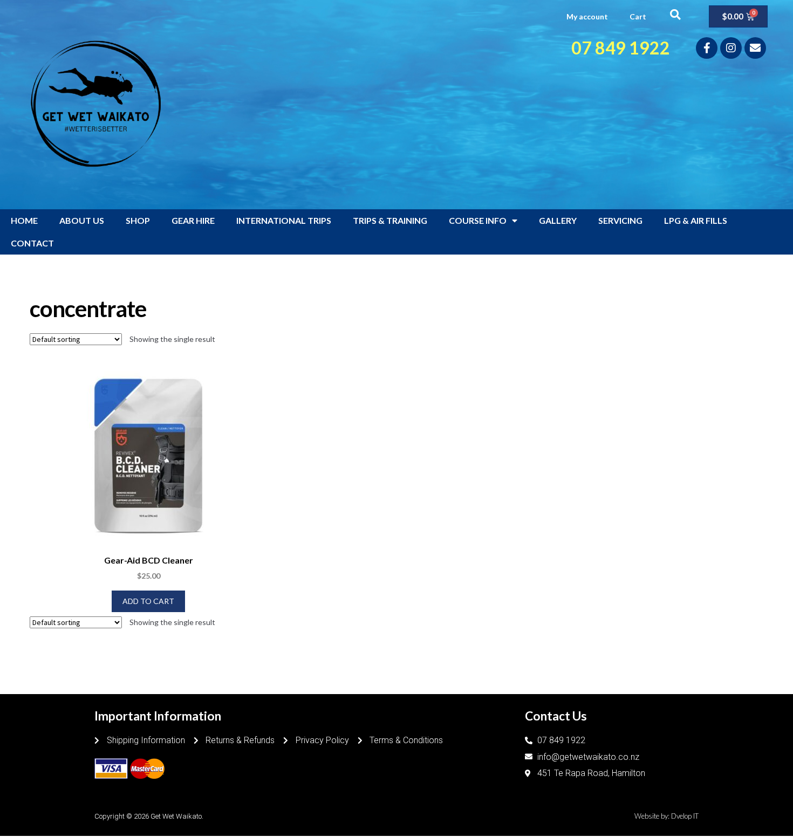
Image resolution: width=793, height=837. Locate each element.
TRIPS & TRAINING (390, 220)
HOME (24, 220)
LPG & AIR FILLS (695, 220)
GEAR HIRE (193, 220)
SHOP (138, 220)
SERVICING (620, 220)
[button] (675, 14)
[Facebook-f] (706, 48)
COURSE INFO (478, 220)
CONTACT (32, 243)
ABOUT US (81, 220)
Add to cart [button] (148, 601)
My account (587, 16)
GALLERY (558, 220)
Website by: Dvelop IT (666, 816)
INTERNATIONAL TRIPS (283, 220)
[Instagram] (731, 48)
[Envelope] (755, 48)
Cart (638, 16)
